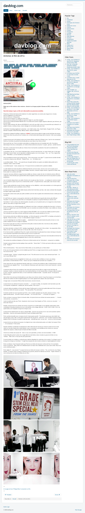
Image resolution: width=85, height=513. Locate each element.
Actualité (25, 10)
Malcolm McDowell (53, 64)
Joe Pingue (25, 66)
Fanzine (69, 27)
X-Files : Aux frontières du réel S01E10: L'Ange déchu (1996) (73, 115)
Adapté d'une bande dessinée (71, 41)
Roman (68, 50)
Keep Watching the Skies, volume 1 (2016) (73, 94)
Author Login (17, 10)
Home (5, 10)
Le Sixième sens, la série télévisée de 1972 (73, 78)
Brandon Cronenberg (50, 66)
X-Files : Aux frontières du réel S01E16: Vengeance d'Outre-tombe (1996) (73, 61)
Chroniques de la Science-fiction (73, 23)
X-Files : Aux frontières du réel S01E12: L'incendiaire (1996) (73, 98)
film (17, 64)
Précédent (8, 494)
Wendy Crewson (17, 66)
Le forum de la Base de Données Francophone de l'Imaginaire (73, 153)
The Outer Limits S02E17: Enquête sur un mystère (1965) (73, 124)
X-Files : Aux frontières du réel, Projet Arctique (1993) (73, 134)
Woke (68, 44)
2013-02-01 (44, 64)
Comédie (69, 33)
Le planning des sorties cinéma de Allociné (72, 163)
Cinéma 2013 (22, 64)
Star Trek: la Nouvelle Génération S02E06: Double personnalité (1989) (73, 65)
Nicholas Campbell (8, 66)
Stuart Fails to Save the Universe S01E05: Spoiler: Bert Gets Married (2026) (73, 103)
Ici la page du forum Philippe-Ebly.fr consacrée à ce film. (17, 489)
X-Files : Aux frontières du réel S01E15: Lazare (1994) (73, 70)
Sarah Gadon (7, 67)
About (10, 10)
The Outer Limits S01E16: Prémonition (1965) (73, 128)
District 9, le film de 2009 (73, 106)
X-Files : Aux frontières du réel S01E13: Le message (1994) (73, 86)
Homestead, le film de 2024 (72, 111)
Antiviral (32, 66)
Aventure (69, 38)
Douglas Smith (37, 64)
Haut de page (78, 510)
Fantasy (69, 30)
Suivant (57, 494)
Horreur (6, 64)
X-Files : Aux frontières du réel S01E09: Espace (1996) (73, 119)
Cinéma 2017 (70, 45)
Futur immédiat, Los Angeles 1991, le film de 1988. (73, 91)
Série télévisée (70, 36)
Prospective (12, 64)
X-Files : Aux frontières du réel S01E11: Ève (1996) (73, 108)
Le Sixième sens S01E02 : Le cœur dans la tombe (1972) (73, 74)
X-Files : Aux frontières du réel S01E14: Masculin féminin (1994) (73, 82)
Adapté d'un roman (71, 25)
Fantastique (70, 19)
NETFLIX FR (70, 47)
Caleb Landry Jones (39, 66)
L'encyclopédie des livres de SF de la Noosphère (73, 145)
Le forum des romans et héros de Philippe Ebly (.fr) (73, 157)
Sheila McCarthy (15, 67)
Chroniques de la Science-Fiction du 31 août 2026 (73, 131)
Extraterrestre (70, 39)
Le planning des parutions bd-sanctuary (73, 160)
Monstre (69, 34)
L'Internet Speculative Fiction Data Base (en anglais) (72, 149)
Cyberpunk (29, 64)
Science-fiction (70, 28)
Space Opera (70, 48)
